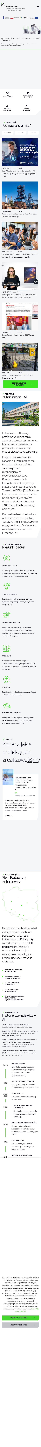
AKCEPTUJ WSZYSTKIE (18, 1318)
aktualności (11, 122)
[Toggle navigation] (38, 6)
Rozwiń (8, 815)
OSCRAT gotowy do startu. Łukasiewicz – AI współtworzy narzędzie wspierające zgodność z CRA (19, 173)
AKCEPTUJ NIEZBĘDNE (18, 1325)
